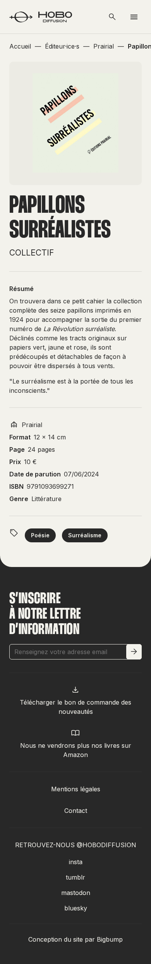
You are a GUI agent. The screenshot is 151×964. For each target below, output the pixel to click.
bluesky (75, 908)
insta (75, 862)
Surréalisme (84, 535)
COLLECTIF (31, 252)
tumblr (75, 877)
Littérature (46, 499)
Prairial (32, 425)
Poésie (40, 535)
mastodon (75, 893)
